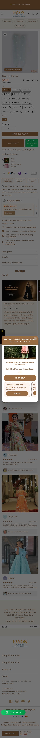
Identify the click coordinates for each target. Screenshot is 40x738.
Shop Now (17, 393)
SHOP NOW (20, 378)
